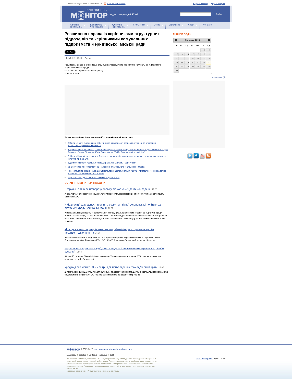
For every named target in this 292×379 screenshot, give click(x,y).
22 (204, 62)
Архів (112, 354)
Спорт (191, 25)
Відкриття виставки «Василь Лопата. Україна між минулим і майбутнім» (102, 163)
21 (198, 62)
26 (187, 66)
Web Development (204, 359)
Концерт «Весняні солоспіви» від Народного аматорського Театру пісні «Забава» (107, 167)
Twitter (114, 4)
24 (177, 66)
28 (198, 66)
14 (198, 58)
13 (193, 58)
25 (182, 66)
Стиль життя (139, 25)
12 (187, 58)
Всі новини (217, 77)
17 (177, 62)
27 (193, 66)
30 (209, 66)
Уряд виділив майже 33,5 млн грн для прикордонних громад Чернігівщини (111, 267)
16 (209, 58)
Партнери (93, 354)
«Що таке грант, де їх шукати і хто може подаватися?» (93, 177)
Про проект (71, 354)
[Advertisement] (117, 109)
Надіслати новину (200, 4)
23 (209, 62)
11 (182, 58)
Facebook (121, 4)
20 (193, 62)
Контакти (103, 354)
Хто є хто (207, 25)
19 (187, 62)
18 (182, 62)
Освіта (157, 25)
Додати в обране (218, 4)
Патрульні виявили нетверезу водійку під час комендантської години (108, 189)
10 (177, 58)
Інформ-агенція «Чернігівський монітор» (87, 10)
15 (204, 58)
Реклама (82, 354)
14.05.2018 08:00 (73, 58)
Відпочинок (174, 25)
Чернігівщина (75, 26)
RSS (109, 4)
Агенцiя (88, 58)
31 (177, 70)
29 (204, 66)
